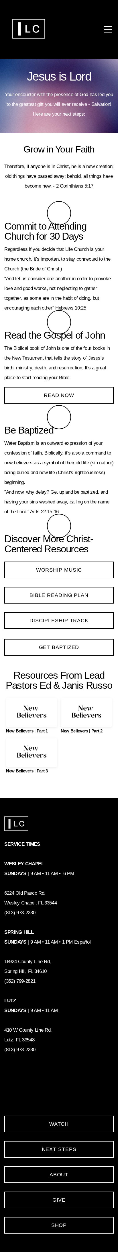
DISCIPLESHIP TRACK (59, 620)
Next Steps (59, 1149)
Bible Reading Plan (59, 595)
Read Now (59, 395)
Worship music (59, 570)
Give (59, 1200)
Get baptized (59, 647)
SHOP (59, 1225)
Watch (59, 1124)
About (59, 1174)
